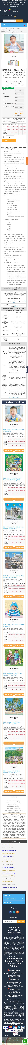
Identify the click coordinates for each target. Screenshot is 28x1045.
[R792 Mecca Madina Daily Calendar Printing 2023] (14, 563)
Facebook (10, 912)
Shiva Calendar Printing (7, 856)
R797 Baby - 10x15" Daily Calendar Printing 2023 (13, 625)
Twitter (14, 912)
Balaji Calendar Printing (7, 864)
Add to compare (15, 83)
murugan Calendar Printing (8, 870)
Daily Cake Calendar (7, 810)
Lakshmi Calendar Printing (8, 867)
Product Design (7, 90)
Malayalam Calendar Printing (9, 850)
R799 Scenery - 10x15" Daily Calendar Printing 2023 (11, 723)
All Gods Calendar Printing (8, 853)
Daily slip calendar (12, 804)
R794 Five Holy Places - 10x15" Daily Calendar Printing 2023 (12, 479)
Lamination (6, 96)
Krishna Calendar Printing (8, 859)
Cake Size (6, 100)
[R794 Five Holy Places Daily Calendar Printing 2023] (14, 465)
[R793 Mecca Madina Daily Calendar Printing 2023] (14, 514)
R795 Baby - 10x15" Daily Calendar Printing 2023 (13, 430)
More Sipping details (14, 397)
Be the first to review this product (14, 81)
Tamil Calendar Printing (7, 844)
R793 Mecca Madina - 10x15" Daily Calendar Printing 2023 (13, 527)
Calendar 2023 (19, 810)
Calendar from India (12, 801)
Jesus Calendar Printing (8, 878)
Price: (16, 113)
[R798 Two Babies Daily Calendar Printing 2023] (14, 660)
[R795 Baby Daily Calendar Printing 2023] (14, 416)
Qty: (4, 137)
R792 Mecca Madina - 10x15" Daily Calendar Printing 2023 (13, 576)
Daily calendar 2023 (13, 812)
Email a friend (22, 83)
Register (16, 4)
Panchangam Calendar (12, 808)
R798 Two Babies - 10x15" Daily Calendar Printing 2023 (12, 674)
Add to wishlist (7, 84)
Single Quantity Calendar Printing (10, 887)
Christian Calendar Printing (8, 876)
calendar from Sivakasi (12, 806)
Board (4, 93)
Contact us (27, 161)
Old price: (17, 111)
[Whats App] (25, 1041)
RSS (17, 912)
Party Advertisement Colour (10, 106)
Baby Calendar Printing (7, 881)
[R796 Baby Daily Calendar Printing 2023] (10, 63)
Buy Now (16, 306)
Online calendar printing (12, 802)
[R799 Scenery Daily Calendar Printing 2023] (14, 709)
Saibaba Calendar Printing (8, 873)
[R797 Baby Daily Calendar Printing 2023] (14, 612)
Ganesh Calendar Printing (8, 861)
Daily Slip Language (8, 103)
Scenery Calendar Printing (8, 884)
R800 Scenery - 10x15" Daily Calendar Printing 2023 (11, 771)
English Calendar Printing (8, 847)
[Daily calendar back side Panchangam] (17, 63)
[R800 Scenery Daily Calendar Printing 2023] (14, 758)
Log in (22, 4)
